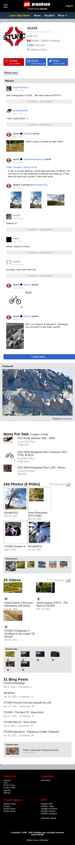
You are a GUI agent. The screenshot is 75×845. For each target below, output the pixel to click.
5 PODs (32, 484)
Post (59, 62)
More (61, 15)
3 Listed (34, 434)
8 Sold (44, 434)
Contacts (7, 780)
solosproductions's (34, 159)
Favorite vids (11, 649)
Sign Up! (7, 790)
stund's (27, 284)
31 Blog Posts (15, 679)
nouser (17, 261)
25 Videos (12, 580)
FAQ (5, 783)
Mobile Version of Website (37, 840)
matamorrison (20, 87)
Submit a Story (9, 804)
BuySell (49, 15)
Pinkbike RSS (46, 804)
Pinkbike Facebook (49, 809)
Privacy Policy (9, 787)
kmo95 (16, 215)
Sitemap (6, 793)
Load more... (39, 356)
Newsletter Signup (48, 818)
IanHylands (67, 419)
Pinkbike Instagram (49, 814)
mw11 (16, 238)
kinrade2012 (41, 184)
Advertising (45, 780)
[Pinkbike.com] (37, 4)
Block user (11, 72)
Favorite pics (11, 559)
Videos (13, 811)
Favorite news (11, 745)
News (37, 15)
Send (38, 62)
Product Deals (9, 809)
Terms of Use (9, 785)
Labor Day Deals (20, 15)
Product (6, 806)
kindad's (28, 133)
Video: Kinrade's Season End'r (21, 167)
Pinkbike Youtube (48, 811)
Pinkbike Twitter (47, 806)
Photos (6, 811)
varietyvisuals (20, 110)
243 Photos (13, 484)
